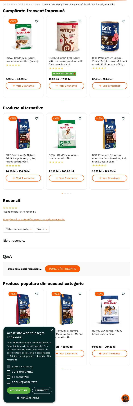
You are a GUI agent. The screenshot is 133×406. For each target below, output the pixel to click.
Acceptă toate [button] (18, 390)
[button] (29, 397)
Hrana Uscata (33, 4)
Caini (5, 4)
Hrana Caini (17, 4)
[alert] (29, 365)
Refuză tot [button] (42, 390)
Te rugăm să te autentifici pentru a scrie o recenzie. (34, 219)
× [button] (51, 330)
